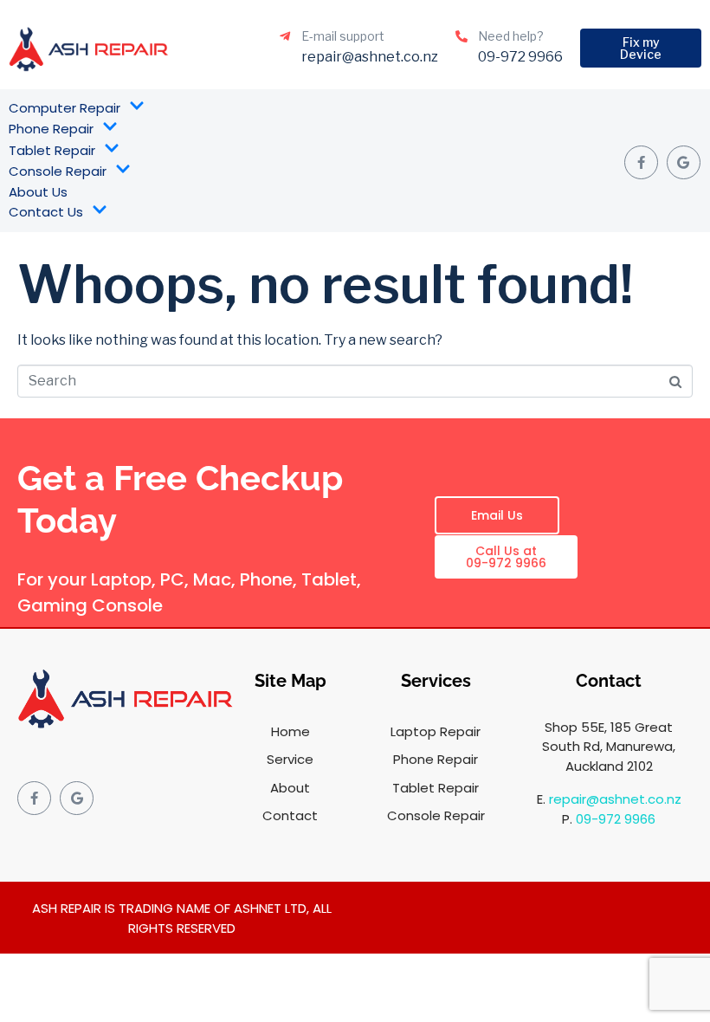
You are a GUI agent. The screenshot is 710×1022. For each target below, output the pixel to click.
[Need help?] (461, 36)
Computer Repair (64, 108)
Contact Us (46, 212)
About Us (38, 192)
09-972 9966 (615, 819)
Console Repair (57, 171)
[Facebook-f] (641, 162)
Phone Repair (51, 129)
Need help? (511, 36)
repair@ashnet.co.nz (615, 799)
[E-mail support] (285, 36)
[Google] (683, 162)
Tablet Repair (52, 150)
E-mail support (342, 36)
